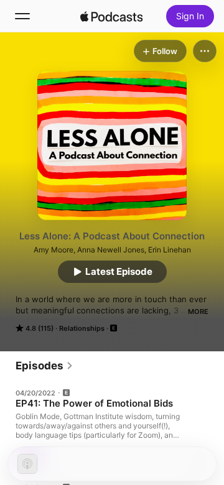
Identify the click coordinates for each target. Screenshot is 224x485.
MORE (198, 311)
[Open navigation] (22, 16)
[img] (111, 16)
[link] (44, 365)
